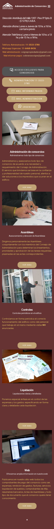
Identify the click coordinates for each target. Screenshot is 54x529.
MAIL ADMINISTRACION (29, 99)
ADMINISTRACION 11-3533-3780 (29, 82)
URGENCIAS (29, 107)
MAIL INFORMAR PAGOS (29, 91)
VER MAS (27, 187)
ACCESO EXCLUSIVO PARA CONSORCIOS (29, 71)
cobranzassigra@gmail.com (36, 55)
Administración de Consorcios (31, 6)
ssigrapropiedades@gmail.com (36, 52)
